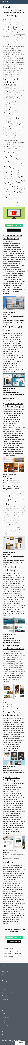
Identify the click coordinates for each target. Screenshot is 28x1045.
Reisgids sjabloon (8, 956)
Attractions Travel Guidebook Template (13, 405)
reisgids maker (7, 90)
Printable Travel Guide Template (12, 569)
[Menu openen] (25, 2)
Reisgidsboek (7, 953)
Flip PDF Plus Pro (12, 83)
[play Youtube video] (14, 213)
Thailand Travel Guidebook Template (13, 647)
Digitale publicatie (9, 948)
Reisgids (17, 951)
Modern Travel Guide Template (11, 779)
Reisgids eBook (18, 953)
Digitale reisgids (8, 951)
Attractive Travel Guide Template (12, 237)
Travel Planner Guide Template (11, 713)
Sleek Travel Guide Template (13, 329)
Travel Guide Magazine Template (12, 487)
